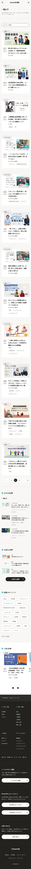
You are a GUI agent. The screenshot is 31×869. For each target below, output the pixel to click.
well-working (7, 137)
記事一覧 (4, 757)
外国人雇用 (11, 390)
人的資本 (20, 431)
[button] (13, 688)
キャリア (6, 100)
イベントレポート (20, 748)
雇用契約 (24, 617)
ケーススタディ (22, 733)
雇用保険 (5, 621)
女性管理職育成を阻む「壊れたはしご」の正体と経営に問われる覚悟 (20, 519)
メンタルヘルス (23, 509)
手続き (3, 714)
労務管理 (6, 653)
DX (15, 126)
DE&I (10, 310)
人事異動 (14, 621)
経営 (17, 711)
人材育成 (21, 522)
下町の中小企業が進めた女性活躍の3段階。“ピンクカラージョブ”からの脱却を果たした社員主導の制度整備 (17, 423)
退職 (25, 626)
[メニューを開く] (28, 2)
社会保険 (16, 617)
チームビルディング (13, 313)
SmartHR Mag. (5, 697)
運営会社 (7, 854)
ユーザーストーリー (20, 743)
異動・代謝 (18, 724)
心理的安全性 (11, 350)
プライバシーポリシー (21, 854)
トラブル (4, 717)
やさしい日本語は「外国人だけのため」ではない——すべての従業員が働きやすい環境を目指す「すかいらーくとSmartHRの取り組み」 (17, 383)
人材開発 (18, 717)
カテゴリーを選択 (7, 25)
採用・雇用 (18, 722)
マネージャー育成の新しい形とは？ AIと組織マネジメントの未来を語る (17, 193)
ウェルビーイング (22, 238)
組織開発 (18, 714)
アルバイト (18, 390)
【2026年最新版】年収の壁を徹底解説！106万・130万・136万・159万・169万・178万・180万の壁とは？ (16, 670)
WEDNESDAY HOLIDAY (22, 164)
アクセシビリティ (12, 238)
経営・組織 (21, 707)
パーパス (16, 630)
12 (27, 480)
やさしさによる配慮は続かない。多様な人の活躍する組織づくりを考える (17, 302)
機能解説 (18, 738)
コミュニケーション (17, 310)
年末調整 (13, 599)
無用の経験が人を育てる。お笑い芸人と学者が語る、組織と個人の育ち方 (17, 268)
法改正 (5, 599)
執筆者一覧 (9, 757)
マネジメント (11, 164)
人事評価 (18, 719)
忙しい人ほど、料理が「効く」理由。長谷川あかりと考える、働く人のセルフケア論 (20, 506)
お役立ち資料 (16, 579)
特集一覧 (24, 757)
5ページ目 (17, 697)
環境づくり (7, 31)
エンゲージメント (18, 434)
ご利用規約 (12, 854)
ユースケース (19, 740)
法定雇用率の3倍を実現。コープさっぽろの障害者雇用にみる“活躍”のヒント (17, 84)
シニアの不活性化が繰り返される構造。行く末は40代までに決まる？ (20, 532)
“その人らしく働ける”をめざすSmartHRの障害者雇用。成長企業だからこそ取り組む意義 (17, 463)
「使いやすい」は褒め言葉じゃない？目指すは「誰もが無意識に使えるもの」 (17, 231)
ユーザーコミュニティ (21, 746)
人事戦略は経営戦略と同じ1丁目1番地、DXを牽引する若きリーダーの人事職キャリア (18, 119)
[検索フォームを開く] (2, 2)
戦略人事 (11, 126)
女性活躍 (13, 522)
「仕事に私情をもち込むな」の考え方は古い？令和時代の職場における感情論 (17, 342)
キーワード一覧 (5, 636)
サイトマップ (20, 858)
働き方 (11, 697)
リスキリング (6, 630)
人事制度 (11, 434)
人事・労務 (6, 707)
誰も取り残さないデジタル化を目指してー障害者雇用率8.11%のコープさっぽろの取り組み (18, 50)
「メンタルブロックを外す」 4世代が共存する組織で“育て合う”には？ (18, 156)
